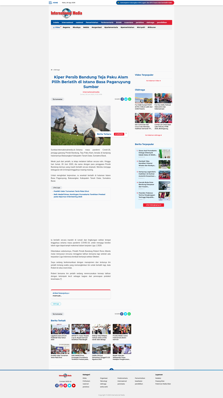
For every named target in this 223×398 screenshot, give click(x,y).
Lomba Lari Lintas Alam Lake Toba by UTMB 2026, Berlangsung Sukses (163, 127)
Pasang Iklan (159, 381)
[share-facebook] (122, 99)
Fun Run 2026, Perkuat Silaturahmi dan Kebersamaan (163, 107)
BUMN (118, 22)
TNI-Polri (141, 27)
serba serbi (104, 387)
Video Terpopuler (144, 75)
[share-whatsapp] (129, 99)
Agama (67, 27)
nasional (79, 22)
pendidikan (162, 22)
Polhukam (86, 381)
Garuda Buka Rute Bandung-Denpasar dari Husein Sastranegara (146, 184)
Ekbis (86, 27)
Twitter (70, 388)
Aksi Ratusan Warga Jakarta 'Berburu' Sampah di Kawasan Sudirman (144, 3)
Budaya (77, 27)
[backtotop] (111, 370)
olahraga (150, 22)
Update (119, 134)
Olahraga (140, 90)
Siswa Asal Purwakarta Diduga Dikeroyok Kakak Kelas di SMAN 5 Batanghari (148, 153)
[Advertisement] (111, 48)
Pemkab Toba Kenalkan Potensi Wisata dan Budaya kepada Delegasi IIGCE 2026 (147, 163)
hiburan (152, 27)
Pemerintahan (92, 22)
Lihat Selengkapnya (153, 205)
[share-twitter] (126, 99)
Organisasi (97, 27)
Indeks (56, 22)
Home (55, 3)
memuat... (57, 296)
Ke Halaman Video (153, 81)
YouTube (75, 388)
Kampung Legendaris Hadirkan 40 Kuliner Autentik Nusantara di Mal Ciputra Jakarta (147, 174)
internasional (67, 22)
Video (57, 27)
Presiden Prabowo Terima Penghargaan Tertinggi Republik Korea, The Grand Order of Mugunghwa (147, 195)
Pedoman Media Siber (163, 384)
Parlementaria (107, 22)
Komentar (58, 99)
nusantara (128, 22)
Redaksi (158, 378)
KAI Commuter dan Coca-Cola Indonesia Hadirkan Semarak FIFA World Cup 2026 (143, 127)
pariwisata (121, 384)
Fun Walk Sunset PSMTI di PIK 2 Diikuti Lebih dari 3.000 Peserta (143, 107)
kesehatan (138, 381)
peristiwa (140, 22)
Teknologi (103, 381)
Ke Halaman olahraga (153, 135)
